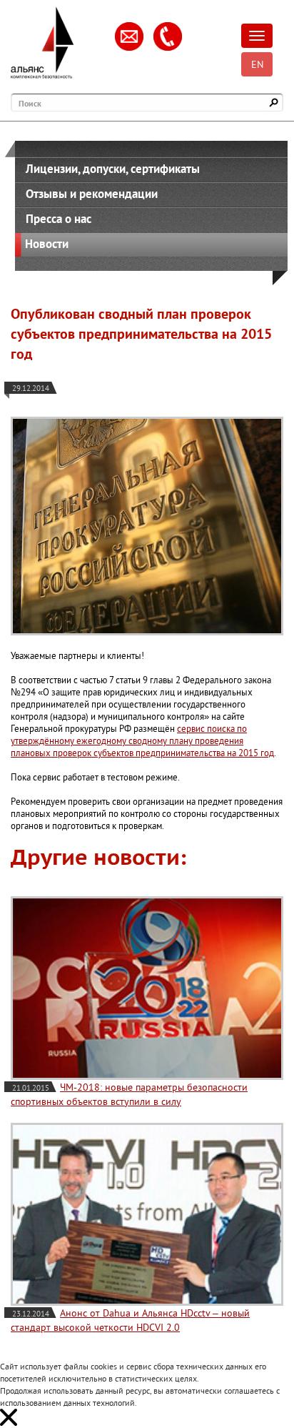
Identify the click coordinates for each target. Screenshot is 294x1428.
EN (257, 64)
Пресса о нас (58, 219)
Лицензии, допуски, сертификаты (113, 169)
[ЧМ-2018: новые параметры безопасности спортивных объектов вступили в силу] (147, 988)
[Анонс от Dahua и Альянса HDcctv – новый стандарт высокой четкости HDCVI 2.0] (147, 1214)
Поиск (30, 103)
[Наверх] (262, 1396)
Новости (47, 244)
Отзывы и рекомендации (92, 194)
